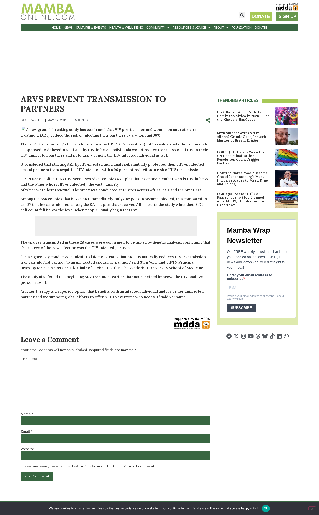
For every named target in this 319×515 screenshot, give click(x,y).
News (68, 27)
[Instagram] (243, 336)
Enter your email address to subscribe (249, 277)
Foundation (242, 27)
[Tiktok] (272, 336)
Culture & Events (91, 27)
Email (26, 431)
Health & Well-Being (126, 27)
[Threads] (257, 336)
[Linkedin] (279, 336)
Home (56, 27)
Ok (266, 508)
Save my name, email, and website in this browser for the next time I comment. (89, 466)
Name (27, 414)
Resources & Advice (189, 27)
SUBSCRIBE (241, 308)
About (219, 27)
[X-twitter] (236, 336)
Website (27, 449)
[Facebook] (229, 336)
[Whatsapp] (286, 336)
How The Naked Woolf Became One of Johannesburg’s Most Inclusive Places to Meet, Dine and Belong (242, 178)
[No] (312, 508)
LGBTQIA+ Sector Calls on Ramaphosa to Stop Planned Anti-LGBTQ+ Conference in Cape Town (240, 199)
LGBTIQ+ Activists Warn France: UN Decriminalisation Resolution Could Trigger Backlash (244, 157)
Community (155, 27)
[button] (242, 15)
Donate (261, 27)
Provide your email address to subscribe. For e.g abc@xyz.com (255, 297)
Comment (30, 358)
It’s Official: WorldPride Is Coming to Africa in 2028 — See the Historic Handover (243, 116)
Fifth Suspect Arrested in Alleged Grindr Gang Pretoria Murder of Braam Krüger (242, 136)
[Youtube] (250, 336)
